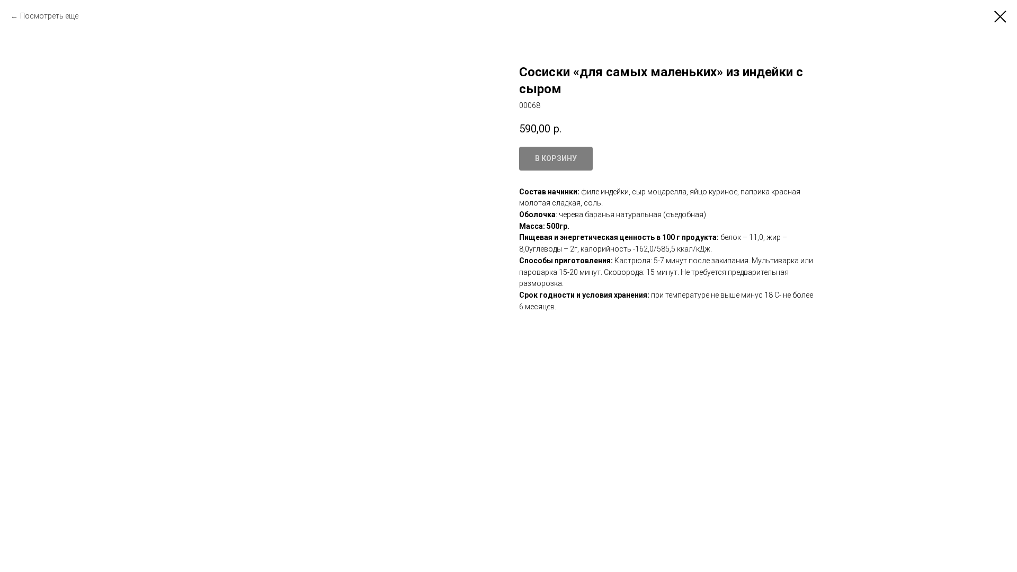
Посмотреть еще (49, 16)
